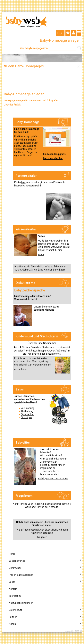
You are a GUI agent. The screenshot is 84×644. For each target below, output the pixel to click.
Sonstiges (26, 418)
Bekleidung (27, 411)
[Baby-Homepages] (79, 67)
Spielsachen (27, 414)
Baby (40, 270)
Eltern (62, 270)
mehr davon (20, 369)
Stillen (33, 270)
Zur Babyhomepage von (34, 48)
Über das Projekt (12, 105)
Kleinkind (49, 270)
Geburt (25, 270)
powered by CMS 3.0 (73, 631)
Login (60, 34)
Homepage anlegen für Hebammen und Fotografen (31, 100)
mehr (41, 254)
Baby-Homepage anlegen (60, 41)
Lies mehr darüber (53, 158)
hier (23, 183)
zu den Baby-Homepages (24, 66)
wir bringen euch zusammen (53, 479)
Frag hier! (42, 537)
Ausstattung (27, 408)
